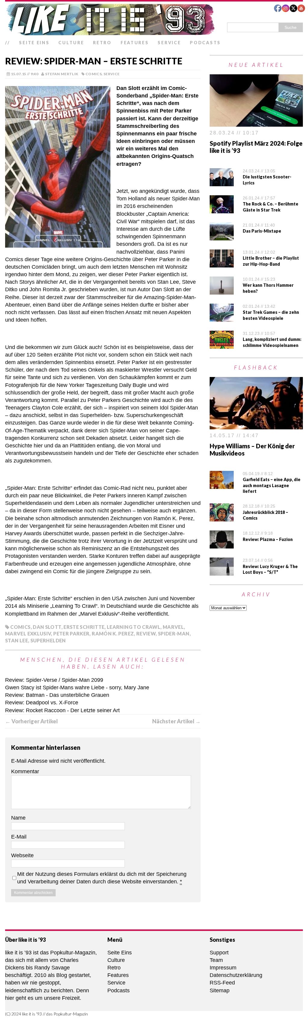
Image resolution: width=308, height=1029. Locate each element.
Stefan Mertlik (62, 74)
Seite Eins (34, 42)
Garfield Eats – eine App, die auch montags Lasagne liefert (271, 485)
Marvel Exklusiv (28, 633)
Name (18, 818)
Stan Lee (16, 640)
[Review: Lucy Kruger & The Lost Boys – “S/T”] (222, 572)
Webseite (22, 855)
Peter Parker (71, 633)
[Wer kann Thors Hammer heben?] (222, 291)
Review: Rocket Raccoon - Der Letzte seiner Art (62, 710)
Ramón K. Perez (113, 633)
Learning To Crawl (133, 627)
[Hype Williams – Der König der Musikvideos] (256, 425)
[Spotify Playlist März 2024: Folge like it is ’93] (256, 123)
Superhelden (48, 640)
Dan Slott (47, 627)
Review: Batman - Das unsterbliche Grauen (57, 695)
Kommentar (25, 771)
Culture (71, 42)
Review (146, 633)
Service (169, 42)
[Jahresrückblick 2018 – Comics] (222, 517)
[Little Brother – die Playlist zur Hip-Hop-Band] (222, 264)
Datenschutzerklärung (236, 975)
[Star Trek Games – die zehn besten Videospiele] (222, 318)
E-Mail (18, 837)
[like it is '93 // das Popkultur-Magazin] (154, 19)
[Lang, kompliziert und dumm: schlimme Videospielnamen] (222, 345)
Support (219, 953)
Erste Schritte (83, 627)
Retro (102, 42)
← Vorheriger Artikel (31, 721)
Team (216, 960)
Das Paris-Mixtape (262, 230)
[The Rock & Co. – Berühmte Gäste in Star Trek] (222, 209)
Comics (93, 74)
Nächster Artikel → (176, 721)
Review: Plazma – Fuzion (268, 539)
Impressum (223, 968)
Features (135, 42)
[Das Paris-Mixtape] (222, 236)
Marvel (173, 627)
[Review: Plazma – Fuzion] (222, 545)
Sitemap (219, 990)
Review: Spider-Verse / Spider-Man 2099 (54, 680)
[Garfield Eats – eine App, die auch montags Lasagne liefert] (222, 485)
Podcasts (205, 42)
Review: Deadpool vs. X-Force (41, 703)
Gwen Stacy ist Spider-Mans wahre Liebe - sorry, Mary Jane (77, 687)
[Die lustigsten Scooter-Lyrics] (222, 182)
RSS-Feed (222, 983)
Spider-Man (173, 633)
